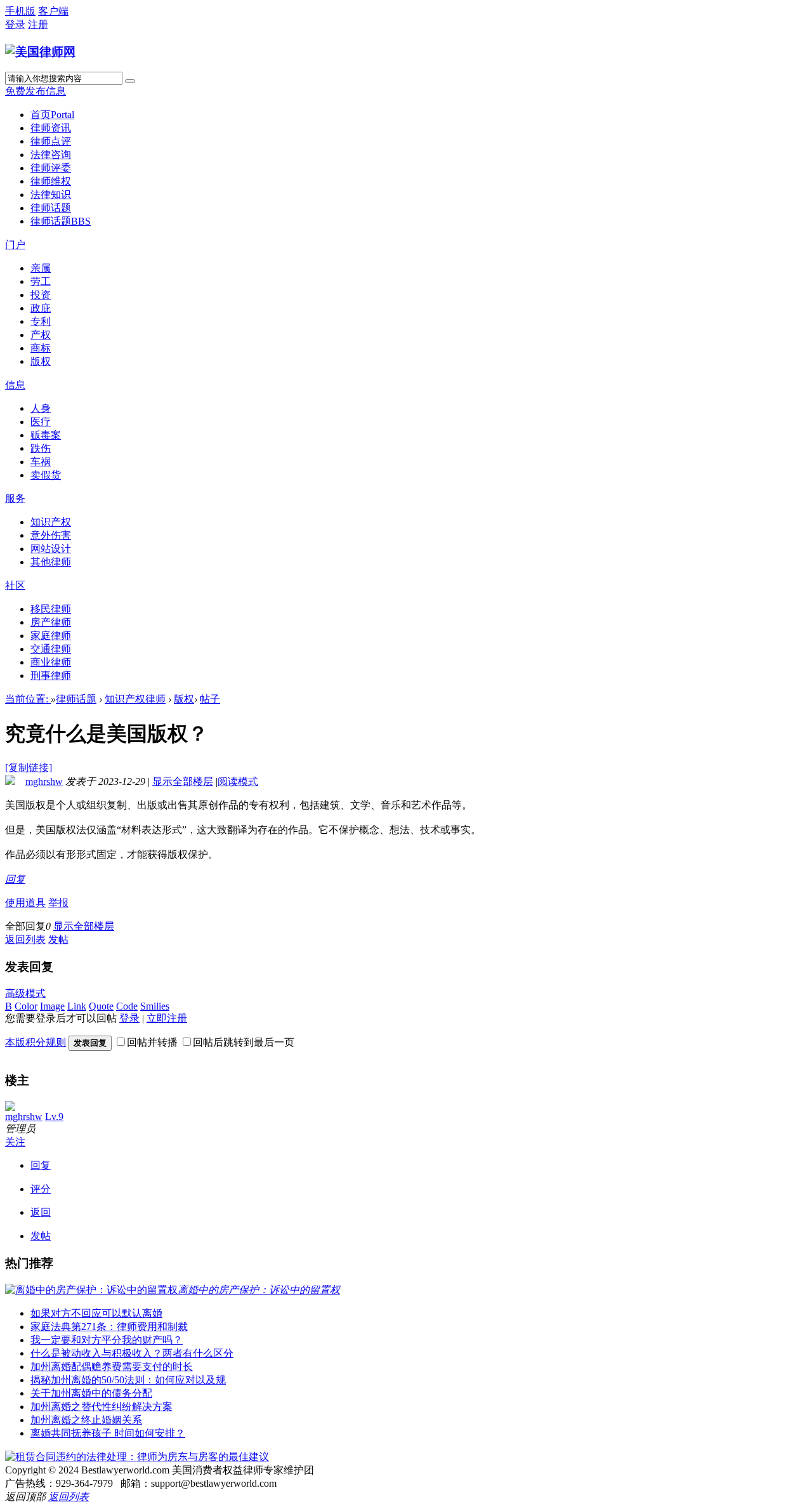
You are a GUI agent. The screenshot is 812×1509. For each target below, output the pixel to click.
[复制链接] (28, 767)
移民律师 (50, 608)
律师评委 (50, 167)
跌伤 (40, 448)
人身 (40, 408)
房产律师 (50, 622)
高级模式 (25, 993)
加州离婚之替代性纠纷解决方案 (101, 1406)
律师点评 (50, 141)
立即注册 (167, 1018)
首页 (52, 114)
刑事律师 (50, 675)
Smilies (154, 1006)
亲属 (40, 268)
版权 (40, 361)
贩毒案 (45, 435)
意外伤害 (50, 535)
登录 (15, 24)
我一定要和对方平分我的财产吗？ (106, 1339)
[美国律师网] (40, 51)
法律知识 (50, 194)
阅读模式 (238, 781)
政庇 (40, 308)
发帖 (58, 939)
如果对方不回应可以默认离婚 (96, 1313)
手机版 (20, 11)
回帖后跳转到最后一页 (243, 1042)
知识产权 (50, 522)
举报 (58, 902)
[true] (130, 81)
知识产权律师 (135, 699)
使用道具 (25, 902)
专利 (40, 321)
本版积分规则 (35, 1042)
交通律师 (50, 648)
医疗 (40, 421)
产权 (40, 334)
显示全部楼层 (182, 781)
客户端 (53, 11)
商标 (40, 348)
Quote (101, 1006)
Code (127, 1006)
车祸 (40, 461)
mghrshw (44, 781)
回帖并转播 (152, 1042)
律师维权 (50, 181)
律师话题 (50, 207)
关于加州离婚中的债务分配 (91, 1393)
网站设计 (50, 548)
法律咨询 (50, 154)
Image (52, 1006)
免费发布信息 (35, 91)
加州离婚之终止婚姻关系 (86, 1419)
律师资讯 (50, 127)
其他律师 (50, 562)
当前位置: (28, 699)
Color (26, 1006)
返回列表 (25, 939)
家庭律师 (50, 635)
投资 (40, 294)
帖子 (210, 699)
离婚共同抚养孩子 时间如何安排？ (107, 1433)
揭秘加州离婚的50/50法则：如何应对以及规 (128, 1379)
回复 (15, 879)
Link (76, 1006)
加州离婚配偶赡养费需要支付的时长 (111, 1366)
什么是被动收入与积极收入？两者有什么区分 (131, 1353)
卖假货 (45, 475)
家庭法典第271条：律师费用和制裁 (109, 1326)
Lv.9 (54, 1116)
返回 (40, 1212)
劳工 (40, 281)
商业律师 (50, 662)
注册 (38, 24)
